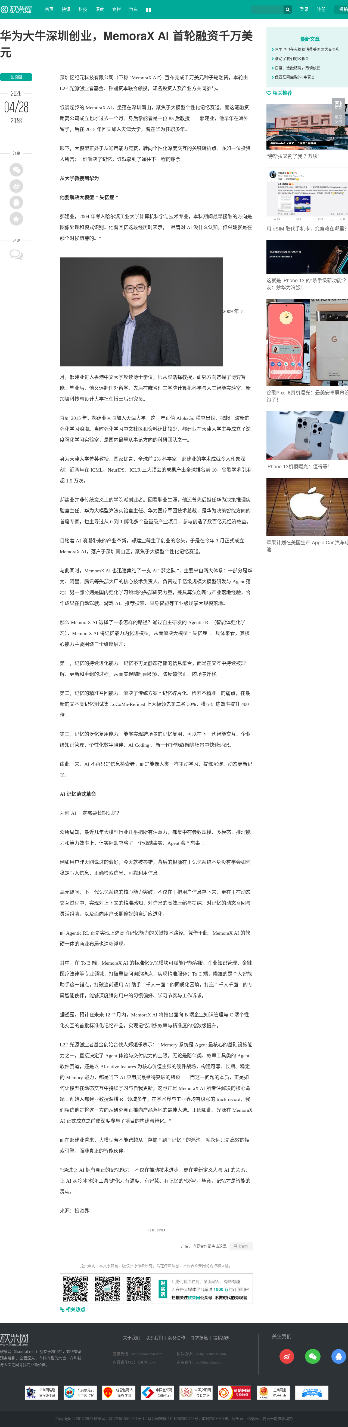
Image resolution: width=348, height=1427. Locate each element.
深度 (99, 9)
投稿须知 (222, 1337)
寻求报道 (199, 1337)
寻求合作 (241, 1246)
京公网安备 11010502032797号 (173, 1419)
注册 (321, 9)
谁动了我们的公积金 (291, 59)
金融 (247, 963)
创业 (84, 88)
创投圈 (16, 77)
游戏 (109, 603)
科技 (83, 9)
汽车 (133, 9)
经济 (232, 521)
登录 (304, 9)
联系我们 (154, 1337)
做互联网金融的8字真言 (294, 77)
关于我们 (131, 1337)
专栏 (116, 9)
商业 (84, 944)
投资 (167, 88)
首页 (49, 9)
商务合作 (176, 1337)
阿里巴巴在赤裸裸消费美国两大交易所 (307, 49)
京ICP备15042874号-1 (126, 1419)
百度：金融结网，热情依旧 (297, 68)
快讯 (66, 9)
